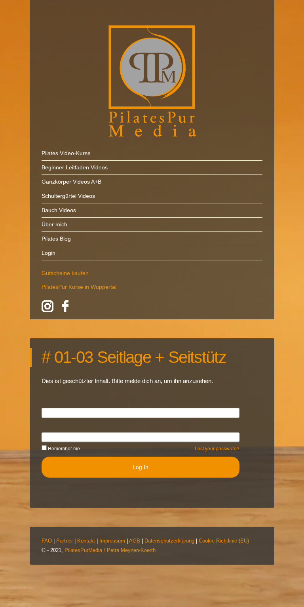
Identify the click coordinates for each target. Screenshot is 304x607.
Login (48, 253)
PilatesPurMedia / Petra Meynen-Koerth (110, 550)
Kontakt (86, 541)
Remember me (64, 448)
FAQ (47, 541)
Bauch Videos (59, 210)
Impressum (112, 541)
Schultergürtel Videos (68, 196)
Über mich (54, 224)
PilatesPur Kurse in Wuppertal (79, 287)
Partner (64, 541)
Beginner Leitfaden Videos (75, 167)
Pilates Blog (56, 238)
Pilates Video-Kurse (66, 153)
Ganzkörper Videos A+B (71, 181)
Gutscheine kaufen (65, 273)
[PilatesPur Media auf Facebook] (65, 307)
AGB (134, 541)
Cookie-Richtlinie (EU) (224, 541)
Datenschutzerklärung (169, 541)
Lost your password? (217, 448)
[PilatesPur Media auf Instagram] (47, 307)
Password (54, 437)
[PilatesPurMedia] (152, 81)
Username (55, 412)
